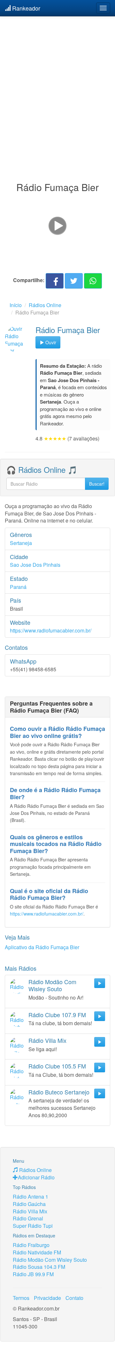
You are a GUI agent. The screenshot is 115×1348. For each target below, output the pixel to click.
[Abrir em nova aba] (57, 225)
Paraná (18, 586)
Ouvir (50, 342)
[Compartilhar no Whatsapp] (93, 281)
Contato (74, 1298)
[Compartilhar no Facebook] (55, 281)
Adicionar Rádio (36, 1177)
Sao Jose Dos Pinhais (35, 564)
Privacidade (47, 1298)
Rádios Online (45, 305)
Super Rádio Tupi (33, 1225)
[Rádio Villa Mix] (17, 1044)
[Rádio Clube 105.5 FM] (17, 1070)
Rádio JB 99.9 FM (33, 1274)
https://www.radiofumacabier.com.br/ (50, 630)
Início (16, 305)
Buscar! (96, 484)
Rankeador (25, 8)
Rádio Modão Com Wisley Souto (50, 1259)
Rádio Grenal (28, 1218)
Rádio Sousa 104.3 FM (39, 1266)
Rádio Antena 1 (30, 1196)
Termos (21, 1298)
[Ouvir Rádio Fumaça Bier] (18, 339)
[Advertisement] (57, 86)
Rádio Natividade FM (37, 1252)
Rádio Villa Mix (30, 1211)
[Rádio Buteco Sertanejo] (17, 1096)
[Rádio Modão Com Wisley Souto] (17, 986)
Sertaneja (21, 543)
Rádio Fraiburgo (31, 1245)
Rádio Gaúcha (29, 1204)
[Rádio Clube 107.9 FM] (17, 1019)
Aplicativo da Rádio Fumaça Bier (42, 947)
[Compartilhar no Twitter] (74, 281)
